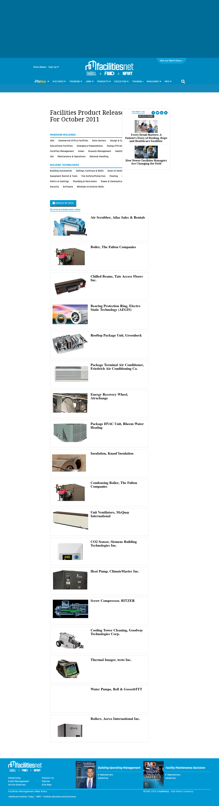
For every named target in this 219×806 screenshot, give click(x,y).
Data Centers (99, 140)
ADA (52, 140)
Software (68, 186)
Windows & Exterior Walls (90, 186)
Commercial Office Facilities (73, 140)
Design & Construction (122, 140)
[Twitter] (157, 113)
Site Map (46, 785)
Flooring (114, 176)
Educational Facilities (61, 145)
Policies (46, 781)
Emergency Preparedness (90, 145)
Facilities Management (62, 151)
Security (54, 186)
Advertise (103, 778)
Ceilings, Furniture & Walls (90, 170)
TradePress (163, 791)
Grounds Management (99, 151)
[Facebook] (153, 113)
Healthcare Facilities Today (21, 797)
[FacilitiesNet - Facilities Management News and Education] (109, 65)
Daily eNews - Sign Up (45, 67)
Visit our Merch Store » (171, 60)
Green (81, 151)
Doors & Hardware (117, 170)
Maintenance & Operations (72, 156)
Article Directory (16, 785)
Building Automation (61, 170)
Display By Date (64, 203)
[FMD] (109, 74)
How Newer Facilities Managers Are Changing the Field (146, 162)
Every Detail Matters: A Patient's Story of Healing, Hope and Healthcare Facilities (146, 137)
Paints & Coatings (59, 181)
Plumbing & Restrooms (85, 181)
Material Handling (99, 156)
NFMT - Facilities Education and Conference (56, 797)
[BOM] (91, 75)
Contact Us (48, 778)
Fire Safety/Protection (93, 176)
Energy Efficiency (116, 145)
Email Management (18, 781)
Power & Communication (113, 181)
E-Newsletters (105, 775)
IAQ (52, 156)
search (183, 81)
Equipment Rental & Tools (63, 176)
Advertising (14, 778)
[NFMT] (127, 74)
